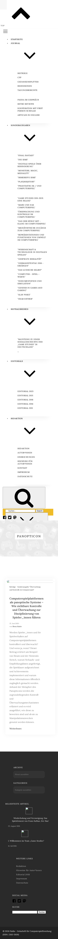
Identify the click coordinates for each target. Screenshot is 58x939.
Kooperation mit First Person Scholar (30, 109)
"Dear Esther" (25, 299)
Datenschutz (25, 476)
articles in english (29, 115)
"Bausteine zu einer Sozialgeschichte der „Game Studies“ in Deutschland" (30, 343)
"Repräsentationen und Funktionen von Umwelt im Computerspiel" (32, 237)
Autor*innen (25, 452)
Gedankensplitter (28, 82)
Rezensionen (25, 86)
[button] (29, 32)
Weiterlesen (15, 728)
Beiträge (23, 73)
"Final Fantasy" (26, 155)
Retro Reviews (26, 104)
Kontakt (22, 468)
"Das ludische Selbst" (30, 270)
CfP (19, 77)
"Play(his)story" (26, 181)
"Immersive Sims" (27, 177)
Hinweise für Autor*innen (25, 462)
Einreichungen (26, 457)
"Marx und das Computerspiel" (26, 206)
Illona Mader (17, 626)
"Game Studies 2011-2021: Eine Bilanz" (31, 199)
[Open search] (24, 497)
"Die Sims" (23, 159)
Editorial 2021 (25, 395)
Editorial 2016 (25, 404)
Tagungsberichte (27, 90)
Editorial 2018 (25, 399)
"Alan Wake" (24, 294)
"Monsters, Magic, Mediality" (28, 171)
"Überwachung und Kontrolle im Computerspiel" (29, 214)
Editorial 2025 (25, 391)
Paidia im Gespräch (28, 100)
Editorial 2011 (25, 408)
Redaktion (24, 448)
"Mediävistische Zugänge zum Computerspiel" (32, 229)
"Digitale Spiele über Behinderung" (29, 165)
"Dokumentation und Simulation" (30, 282)
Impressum (24, 472)
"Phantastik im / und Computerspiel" (29, 187)
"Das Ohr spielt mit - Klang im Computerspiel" (32, 222)
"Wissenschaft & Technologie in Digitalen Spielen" (32, 252)
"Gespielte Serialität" (30, 259)
